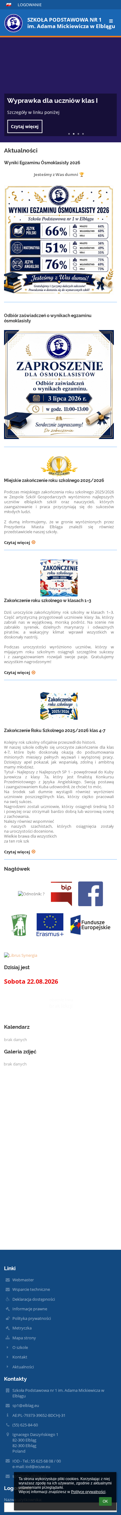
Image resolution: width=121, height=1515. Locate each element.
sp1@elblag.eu (25, 1405)
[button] (8, 4)
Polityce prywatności (88, 1492)
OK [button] (105, 1501)
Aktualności (23, 1367)
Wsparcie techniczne (31, 1289)
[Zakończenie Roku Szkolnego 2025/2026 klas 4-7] (59, 707)
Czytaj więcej (24, 126)
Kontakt (19, 1357)
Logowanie (30, 4)
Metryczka (22, 1328)
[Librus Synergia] (60, 955)
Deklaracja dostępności (33, 1299)
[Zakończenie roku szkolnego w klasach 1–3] (59, 577)
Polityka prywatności (31, 1318)
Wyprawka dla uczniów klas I (52, 100)
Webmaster (23, 1280)
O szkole (20, 1347)
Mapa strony (24, 1338)
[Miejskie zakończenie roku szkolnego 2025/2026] (59, 466)
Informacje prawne (29, 1309)
